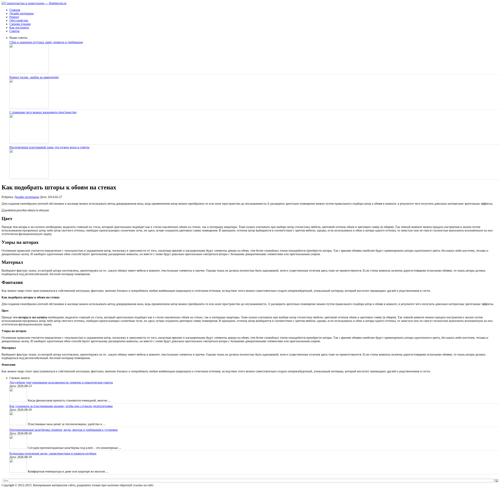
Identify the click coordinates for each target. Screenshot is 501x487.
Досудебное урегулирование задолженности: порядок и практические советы (61, 382)
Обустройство (18, 20)
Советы (14, 31)
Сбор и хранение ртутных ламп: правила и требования (46, 42)
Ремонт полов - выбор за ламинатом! (34, 77)
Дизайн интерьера (21, 13)
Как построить (19, 27)
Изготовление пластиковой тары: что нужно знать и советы (49, 147)
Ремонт (14, 17)
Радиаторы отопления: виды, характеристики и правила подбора (52, 453)
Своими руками (20, 24)
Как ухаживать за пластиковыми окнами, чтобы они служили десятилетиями (61, 406)
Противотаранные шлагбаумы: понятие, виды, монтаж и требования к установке (63, 429)
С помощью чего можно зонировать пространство (43, 112)
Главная (14, 10)
